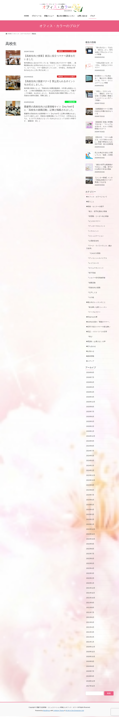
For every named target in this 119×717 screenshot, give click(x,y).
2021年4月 (90, 627)
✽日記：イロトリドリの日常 (96, 331)
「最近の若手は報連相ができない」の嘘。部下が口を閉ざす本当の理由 (104, 167)
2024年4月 (90, 460)
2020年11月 (90, 652)
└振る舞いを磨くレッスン (97, 307)
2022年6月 (90, 558)
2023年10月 (90, 480)
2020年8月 (90, 666)
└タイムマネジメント (95, 268)
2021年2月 (90, 637)
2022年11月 (90, 534)
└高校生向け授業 (93, 287)
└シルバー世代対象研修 (95, 278)
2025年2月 (90, 426)
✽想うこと (90, 201)
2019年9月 (90, 676)
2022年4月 (90, 568)
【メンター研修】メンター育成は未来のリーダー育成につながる (104, 180)
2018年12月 (90, 681)
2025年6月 (90, 416)
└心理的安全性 (92, 241)
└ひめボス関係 (94, 253)
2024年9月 (90, 441)
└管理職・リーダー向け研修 (97, 216)
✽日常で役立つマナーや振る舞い (98, 327)
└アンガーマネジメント (95, 226)
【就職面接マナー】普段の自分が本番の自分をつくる (104, 111)
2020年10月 (90, 656)
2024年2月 (90, 465)
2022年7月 (90, 554)
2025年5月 (90, 421)
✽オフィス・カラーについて (96, 197)
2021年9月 (90, 603)
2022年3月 (90, 573)
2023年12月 (90, 475)
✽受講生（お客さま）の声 (96, 341)
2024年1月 (90, 470)
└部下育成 (91, 273)
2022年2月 (90, 578)
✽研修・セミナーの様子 (66, 51)
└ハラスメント (92, 231)
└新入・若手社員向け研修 (96, 211)
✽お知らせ (90, 351)
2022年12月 (90, 529)
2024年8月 (90, 446)
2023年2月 (90, 519)
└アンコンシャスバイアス (96, 258)
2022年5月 (90, 563)
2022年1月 (90, 583)
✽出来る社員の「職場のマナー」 (98, 322)
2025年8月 (90, 407)
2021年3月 (90, 632)
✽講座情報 (90, 356)
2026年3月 (90, 397)
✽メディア (90, 361)
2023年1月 (90, 524)
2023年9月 (90, 485)
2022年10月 (90, 539)
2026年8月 (90, 372)
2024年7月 (90, 451)
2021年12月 (90, 588)
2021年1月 (90, 642)
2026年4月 (90, 392)
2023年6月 (90, 500)
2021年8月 (90, 607)
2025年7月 (90, 411)
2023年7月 (90, 495)
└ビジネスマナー (93, 221)
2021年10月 (90, 598)
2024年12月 (90, 436)
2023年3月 (90, 514)
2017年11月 (90, 686)
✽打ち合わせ (91, 346)
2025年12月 (90, 402)
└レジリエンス (92, 263)
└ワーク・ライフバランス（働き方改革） (99, 247)
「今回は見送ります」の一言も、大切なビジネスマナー (104, 65)
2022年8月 (90, 549)
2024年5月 (90, 456)
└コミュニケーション (95, 236)
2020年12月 (90, 647)
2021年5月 (90, 622)
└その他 (90, 297)
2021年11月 (90, 593)
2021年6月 (90, 617)
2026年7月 (90, 377)
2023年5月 (90, 505)
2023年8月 (90, 490)
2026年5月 (90, 387)
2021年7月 (90, 612)
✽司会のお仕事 (91, 317)
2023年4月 (90, 509)
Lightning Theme (58, 710)
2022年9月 (90, 544)
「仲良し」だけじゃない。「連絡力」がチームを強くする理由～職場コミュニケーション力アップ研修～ (104, 95)
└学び (90, 336)
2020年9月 (90, 661)
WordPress (46, 710)
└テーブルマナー (94, 312)
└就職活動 (70, 102)
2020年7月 (90, 671)
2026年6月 (90, 382)
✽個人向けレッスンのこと (96, 302)
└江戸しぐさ (91, 292)
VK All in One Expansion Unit (75, 710)
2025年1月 (90, 431)
